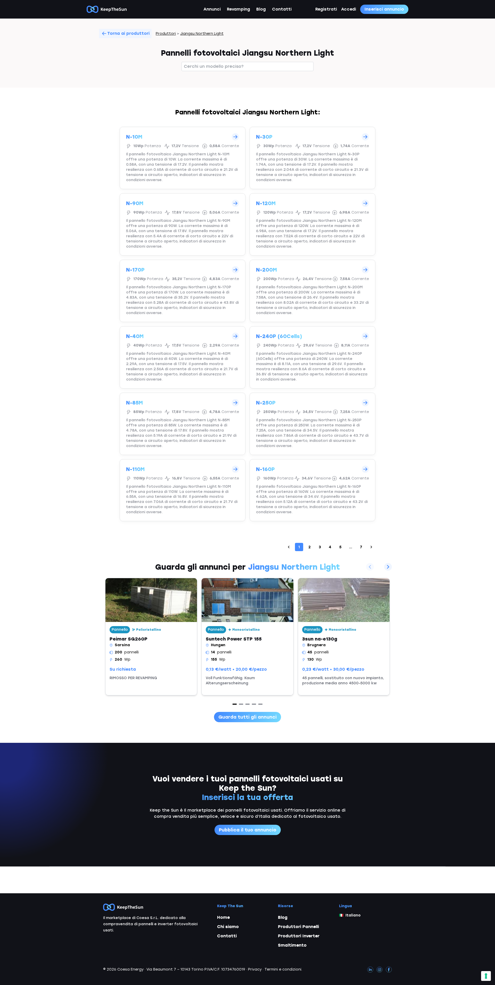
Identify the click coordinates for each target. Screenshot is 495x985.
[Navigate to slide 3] (247, 704)
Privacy (255, 969)
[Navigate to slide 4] (254, 704)
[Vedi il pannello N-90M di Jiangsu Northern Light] (182, 224)
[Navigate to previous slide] (370, 567)
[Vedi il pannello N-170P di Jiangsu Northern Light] (182, 291)
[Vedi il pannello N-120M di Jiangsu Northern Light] (312, 224)
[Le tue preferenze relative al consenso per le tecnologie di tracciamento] (486, 976)
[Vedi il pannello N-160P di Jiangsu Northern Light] (312, 490)
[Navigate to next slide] (388, 567)
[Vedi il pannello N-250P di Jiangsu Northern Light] (312, 424)
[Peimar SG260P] (151, 636)
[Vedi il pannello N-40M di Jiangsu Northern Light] (182, 357)
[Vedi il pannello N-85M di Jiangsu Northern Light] (182, 424)
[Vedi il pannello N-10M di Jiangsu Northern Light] (182, 158)
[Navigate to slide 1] (235, 704)
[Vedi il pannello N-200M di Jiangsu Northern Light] (312, 291)
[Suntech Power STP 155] (247, 636)
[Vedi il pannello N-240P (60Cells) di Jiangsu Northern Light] (312, 357)
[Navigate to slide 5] (260, 704)
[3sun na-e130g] (344, 636)
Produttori (166, 33)
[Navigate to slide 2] (241, 704)
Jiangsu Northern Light (202, 33)
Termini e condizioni (283, 969)
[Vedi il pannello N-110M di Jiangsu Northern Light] (182, 490)
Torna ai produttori (128, 33)
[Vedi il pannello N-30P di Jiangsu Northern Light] (312, 158)
